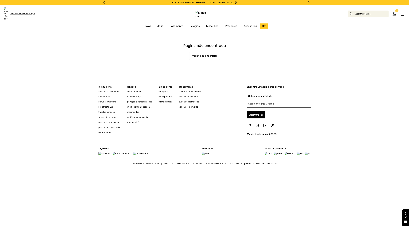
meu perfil (163, 91)
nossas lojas (104, 96)
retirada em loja (134, 96)
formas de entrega (107, 117)
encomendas (133, 112)
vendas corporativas (188, 107)
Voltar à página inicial (204, 55)
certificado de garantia (137, 117)
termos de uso (105, 132)
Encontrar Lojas (256, 115)
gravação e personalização (139, 102)
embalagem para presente (139, 107)
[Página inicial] (204, 14)
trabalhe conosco (106, 112)
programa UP (133, 122)
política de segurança (108, 122)
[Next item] (309, 2)
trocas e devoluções (188, 96)
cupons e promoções (189, 102)
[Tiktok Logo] (272, 125)
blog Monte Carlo (106, 107)
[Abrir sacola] (402, 13)
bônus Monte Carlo (107, 102)
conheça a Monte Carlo (109, 91)
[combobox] (372, 14)
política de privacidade (109, 127)
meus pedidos (165, 96)
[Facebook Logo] (249, 125)
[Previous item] (104, 2)
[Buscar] (351, 14)
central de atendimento (190, 91)
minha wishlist (165, 102)
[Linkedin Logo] (264, 125)
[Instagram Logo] (257, 125)
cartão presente (134, 91)
